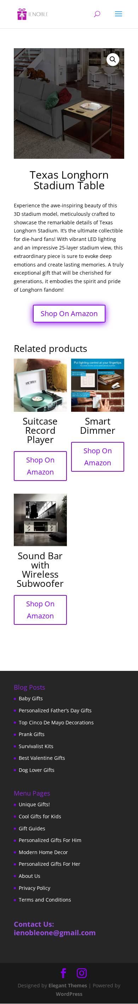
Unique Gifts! (34, 804)
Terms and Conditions (45, 899)
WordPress (69, 994)
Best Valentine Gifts (42, 758)
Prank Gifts (32, 734)
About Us (29, 876)
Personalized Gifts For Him (50, 840)
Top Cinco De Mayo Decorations (56, 722)
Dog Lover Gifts (36, 770)
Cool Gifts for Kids (40, 816)
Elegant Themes (67, 985)
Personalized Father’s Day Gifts (55, 710)
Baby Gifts (31, 698)
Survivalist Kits (36, 746)
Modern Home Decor (43, 852)
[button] (113, 59)
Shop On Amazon (69, 313)
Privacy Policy (34, 888)
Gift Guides (32, 828)
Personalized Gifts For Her (49, 863)
